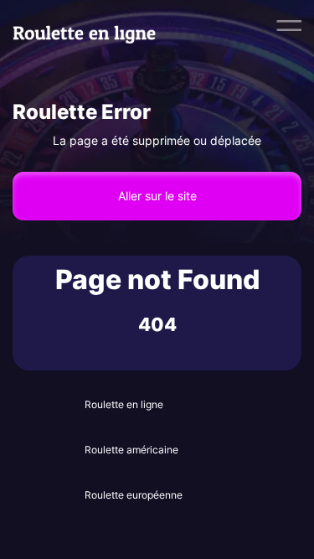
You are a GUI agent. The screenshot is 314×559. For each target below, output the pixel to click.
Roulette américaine (131, 449)
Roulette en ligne (124, 404)
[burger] (288, 25)
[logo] (94, 25)
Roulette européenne (134, 495)
